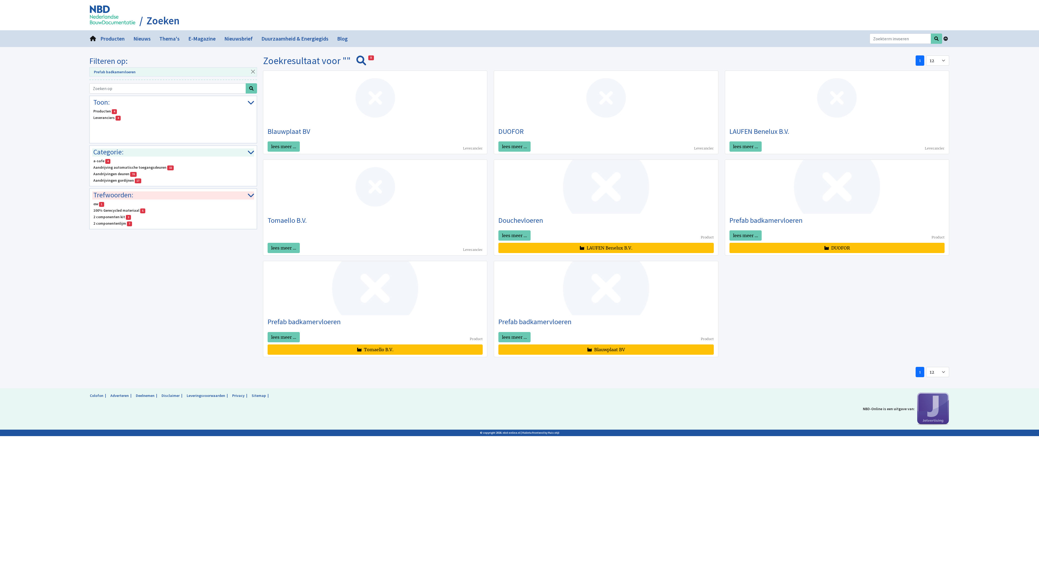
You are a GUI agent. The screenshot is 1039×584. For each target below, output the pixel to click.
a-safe (100, 160)
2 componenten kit (111, 216)
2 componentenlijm (111, 223)
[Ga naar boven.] (945, 38)
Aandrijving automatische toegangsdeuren (132, 167)
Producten (104, 111)
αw (97, 203)
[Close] (253, 71)
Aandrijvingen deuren (114, 173)
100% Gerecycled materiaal (118, 210)
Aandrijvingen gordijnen (116, 180)
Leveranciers (106, 117)
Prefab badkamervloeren (115, 71)
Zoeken (163, 20)
